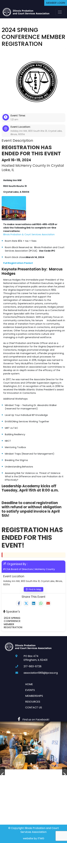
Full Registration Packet (18, 263)
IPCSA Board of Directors (18, 569)
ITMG (41, 838)
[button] (2, 771)
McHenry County (45, 569)
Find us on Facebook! (35, 719)
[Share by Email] (48, 603)
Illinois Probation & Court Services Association (29, 234)
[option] (33, 745)
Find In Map (35, 589)
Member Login (55, 3)
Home (29, 684)
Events (30, 690)
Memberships (34, 696)
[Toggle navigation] (59, 12)
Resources (32, 702)
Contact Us (33, 707)
